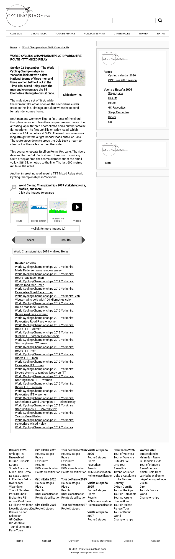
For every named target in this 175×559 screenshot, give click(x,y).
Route (112, 102)
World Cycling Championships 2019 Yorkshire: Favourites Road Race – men (44, 290)
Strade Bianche (18, 468)
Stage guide (115, 93)
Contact (155, 540)
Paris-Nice (120, 468)
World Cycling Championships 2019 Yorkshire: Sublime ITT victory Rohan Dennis (44, 334)
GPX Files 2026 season (122, 80)
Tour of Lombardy (20, 526)
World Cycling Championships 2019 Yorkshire (44, 427)
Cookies (128, 540)
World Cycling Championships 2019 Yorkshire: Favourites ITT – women (44, 392)
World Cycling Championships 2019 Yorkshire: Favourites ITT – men (44, 363)
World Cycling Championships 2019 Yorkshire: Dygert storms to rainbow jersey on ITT (44, 370)
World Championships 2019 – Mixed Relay (41, 251)
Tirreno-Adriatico (124, 472)
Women (143, 33)
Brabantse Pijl (17, 497)
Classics (16, 33)
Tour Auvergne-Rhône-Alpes (123, 499)
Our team (74, 540)
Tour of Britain (122, 512)
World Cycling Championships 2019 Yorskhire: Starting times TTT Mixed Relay (44, 407)
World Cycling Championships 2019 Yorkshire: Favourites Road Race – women (44, 319)
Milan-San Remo (150, 457)
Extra (161, 33)
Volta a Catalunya (125, 475)
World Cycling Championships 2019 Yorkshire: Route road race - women (44, 305)
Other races (122, 33)
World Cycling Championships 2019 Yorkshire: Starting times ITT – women (44, 378)
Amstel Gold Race (20, 501)
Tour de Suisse (123, 505)
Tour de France (65, 33)
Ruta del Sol (121, 461)
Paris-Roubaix (17, 494)
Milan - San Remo (20, 472)
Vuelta (144, 483)
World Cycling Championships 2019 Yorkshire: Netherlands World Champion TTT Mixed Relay (45, 400)
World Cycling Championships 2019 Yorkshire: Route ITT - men (44, 349)
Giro (142, 486)
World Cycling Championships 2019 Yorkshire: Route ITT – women (44, 327)
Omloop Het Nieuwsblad (16, 455)
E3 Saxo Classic (19, 475)
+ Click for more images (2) (48, 228)
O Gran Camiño (123, 486)
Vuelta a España (94, 33)
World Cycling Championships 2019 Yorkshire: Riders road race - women (44, 312)
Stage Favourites (118, 112)
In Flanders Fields (20, 479)
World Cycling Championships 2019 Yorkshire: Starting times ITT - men (44, 341)
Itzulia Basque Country (122, 481)
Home (13, 47)
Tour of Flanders (19, 490)
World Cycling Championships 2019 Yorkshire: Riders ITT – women (44, 385)
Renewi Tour (121, 508)
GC (110, 122)
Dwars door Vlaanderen (16, 484)
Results (66, 240)
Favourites (41, 461)
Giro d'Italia (38, 33)
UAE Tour (119, 464)
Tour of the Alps (123, 490)
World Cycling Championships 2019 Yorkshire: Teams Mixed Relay (44, 414)
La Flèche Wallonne (21, 505)
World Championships (123, 517)
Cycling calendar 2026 (122, 75)
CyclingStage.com (31, 16)
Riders (30, 240)
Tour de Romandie (125, 494)
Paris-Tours (16, 530)
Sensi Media (98, 552)
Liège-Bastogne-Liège (22, 508)
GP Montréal (17, 523)
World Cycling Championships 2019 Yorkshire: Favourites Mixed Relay (44, 422)
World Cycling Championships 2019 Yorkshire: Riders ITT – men (44, 356)
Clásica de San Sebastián (18, 513)
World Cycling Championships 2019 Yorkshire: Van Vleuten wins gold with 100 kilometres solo (47, 298)
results (47, 173)
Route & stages (44, 453)
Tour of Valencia (124, 453)
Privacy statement (101, 540)
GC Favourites (117, 107)
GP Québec (16, 519)
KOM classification (47, 468)
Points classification (47, 472)
